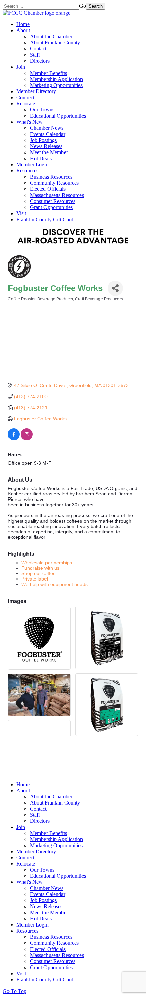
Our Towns (42, 110)
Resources (27, 171)
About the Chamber (51, 36)
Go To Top (14, 991)
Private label (34, 579)
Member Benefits (48, 73)
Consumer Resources (52, 201)
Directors (40, 61)
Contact (38, 49)
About (23, 30)
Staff (35, 55)
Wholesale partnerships (46, 562)
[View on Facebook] (14, 438)
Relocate (25, 103)
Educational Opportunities (58, 116)
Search (96, 6)
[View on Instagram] (27, 438)
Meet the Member (49, 152)
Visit (21, 213)
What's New (29, 122)
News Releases (46, 146)
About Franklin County (55, 42)
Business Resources (51, 177)
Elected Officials (48, 189)
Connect (25, 97)
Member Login (32, 164)
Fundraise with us (40, 568)
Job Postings (43, 140)
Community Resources (54, 183)
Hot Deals (41, 158)
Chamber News (46, 128)
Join (20, 67)
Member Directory (36, 91)
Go (82, 6)
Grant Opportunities (51, 207)
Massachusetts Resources (57, 195)
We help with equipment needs (54, 584)
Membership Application (56, 79)
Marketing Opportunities (56, 85)
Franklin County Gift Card (44, 219)
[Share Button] (115, 288)
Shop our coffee (38, 573)
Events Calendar (47, 134)
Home (23, 24)
